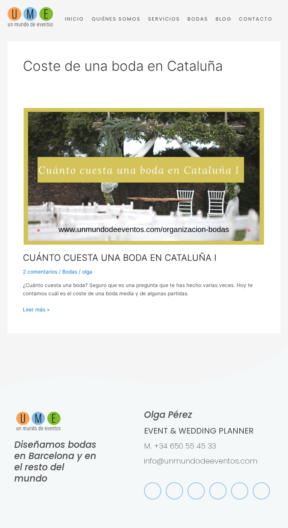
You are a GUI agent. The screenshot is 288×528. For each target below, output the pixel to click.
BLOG (223, 18)
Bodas (69, 272)
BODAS (198, 18)
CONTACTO (256, 18)
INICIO (74, 18)
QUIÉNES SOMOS (116, 18)
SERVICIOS (164, 18)
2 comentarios (40, 272)
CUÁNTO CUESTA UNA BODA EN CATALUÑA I (119, 257)
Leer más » (36, 309)
